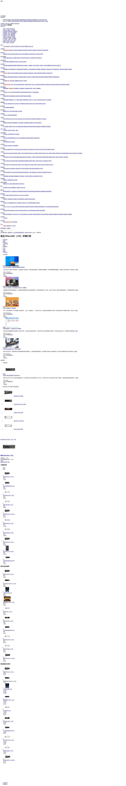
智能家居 (15, 31)
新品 (5, 228)
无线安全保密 (32, 199)
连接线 (70, 69)
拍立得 (20, 80)
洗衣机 (9, 118)
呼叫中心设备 (36, 54)
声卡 (31, 92)
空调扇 (37, 157)
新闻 (27, 19)
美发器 (30, 160)
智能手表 (5, 73)
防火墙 (4, 202)
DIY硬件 (5, 34)
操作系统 (5, 187)
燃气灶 (12, 149)
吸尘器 (24, 157)
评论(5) (5, 276)
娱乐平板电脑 (17, 69)
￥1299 (4, 712)
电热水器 (25, 149)
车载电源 (51, 214)
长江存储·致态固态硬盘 (18, 232)
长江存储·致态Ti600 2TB (8, 560)
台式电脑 (13, 30)
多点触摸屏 (44, 172)
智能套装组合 (56, 77)
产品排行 (3, 23)
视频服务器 (16, 176)
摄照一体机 (32, 88)
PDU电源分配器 (31, 210)
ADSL (19, 195)
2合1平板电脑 (30, 69)
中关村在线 (3, 16)
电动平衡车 (14, 222)
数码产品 (5, 35)
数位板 (25, 96)
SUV (12, 225)
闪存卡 (12, 84)
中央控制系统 (35, 176)
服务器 (4, 41)
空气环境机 (43, 118)
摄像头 (40, 103)
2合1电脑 (14, 57)
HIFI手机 (5, 138)
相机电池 (42, 84)
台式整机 (3, 64)
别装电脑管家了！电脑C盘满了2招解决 (12, 328)
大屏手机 (22, 46)
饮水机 (77, 153)
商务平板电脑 (37, 69)
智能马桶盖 (41, 77)
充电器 (46, 84)
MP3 (9, 35)
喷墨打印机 (14, 164)
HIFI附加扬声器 (11, 134)
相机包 (49, 84)
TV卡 (15, 99)
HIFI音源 (3, 136)
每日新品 (17, 21)
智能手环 (10, 73)
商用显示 (3, 171)
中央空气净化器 (12, 157)
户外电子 (3, 216)
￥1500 (4, 742)
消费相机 (17, 80)
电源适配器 (11, 61)
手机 (4, 28)
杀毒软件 (19, 187)
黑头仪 (40, 160)
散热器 (25, 92)
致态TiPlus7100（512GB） (9, 514)
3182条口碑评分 (4, 459)
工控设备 (41, 65)
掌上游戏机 (5, 126)
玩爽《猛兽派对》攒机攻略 (9, 308)
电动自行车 (9, 222)
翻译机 (4, 111)
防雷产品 (25, 210)
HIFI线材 (10, 145)
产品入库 (7, 23)
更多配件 (67, 84)
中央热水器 (37, 149)
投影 (9, 39)
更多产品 (50, 172)
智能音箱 (21, 77)
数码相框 (12, 107)
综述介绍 (5, 239)
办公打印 (5, 39)
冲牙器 (49, 160)
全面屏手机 (17, 46)
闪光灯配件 (37, 84)
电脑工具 (59, 65)
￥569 (4, 673)
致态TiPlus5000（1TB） (30, 232)
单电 (11, 80)
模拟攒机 (35, 19)
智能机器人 (15, 77)
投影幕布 (17, 168)
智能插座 (5, 77)
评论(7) (5, 357)
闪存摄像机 (27, 88)
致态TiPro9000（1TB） (8, 504)
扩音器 (33, 103)
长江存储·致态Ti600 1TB (8, 486)
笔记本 (4, 30)
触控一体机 (29, 172)
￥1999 (4, 690)
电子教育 (3, 109)
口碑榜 (12, 21)
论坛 (39, 19)
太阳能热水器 (31, 149)
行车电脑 (34, 214)
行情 (32, 19)
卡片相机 (25, 80)
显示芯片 (45, 99)
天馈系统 (26, 199)
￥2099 (4, 692)
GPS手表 (5, 218)
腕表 (13, 73)
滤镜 (23, 84)
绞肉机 (43, 153)
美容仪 (33, 160)
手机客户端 (16, 23)
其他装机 (49, 99)
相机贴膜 (20, 84)
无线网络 (3, 197)
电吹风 (8, 160)
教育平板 (10, 172)
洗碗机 (49, 149)
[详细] (76, 269)
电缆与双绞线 (11, 210)
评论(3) (5, 296)
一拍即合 (8, 228)
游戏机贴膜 (20, 126)
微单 (13, 80)
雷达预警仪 (9, 214)
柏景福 (11, 314)
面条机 (39, 153)
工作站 (33, 65)
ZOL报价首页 (4, 232)
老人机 (31, 46)
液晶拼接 (34, 172)
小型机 (44, 65)
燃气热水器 (20, 149)
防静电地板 (42, 210)
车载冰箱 (46, 214)
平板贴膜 (62, 69)
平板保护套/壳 (49, 69)
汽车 (4, 42)
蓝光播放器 (26, 122)
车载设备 (66, 69)
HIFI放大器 (3, 140)
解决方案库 (38, 21)
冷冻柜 (18, 118)
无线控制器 (21, 199)
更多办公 (51, 164)
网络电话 (26, 54)
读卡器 (16, 84)
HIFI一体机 (3, 129)
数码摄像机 (13, 32)
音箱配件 (29, 96)
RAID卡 (5, 206)
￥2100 (4, 702)
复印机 (42, 164)
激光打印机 (9, 164)
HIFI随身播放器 (11, 138)
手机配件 (3, 48)
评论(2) (5, 337)
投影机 (4, 168)
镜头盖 (60, 84)
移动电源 (13, 35)
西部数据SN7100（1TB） (9, 602)
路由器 (10, 195)
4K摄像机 (11, 88)
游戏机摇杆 (43, 126)
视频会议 (5, 180)
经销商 (20, 19)
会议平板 (5, 172)
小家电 (9, 38)
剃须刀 (4, 160)
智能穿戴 (10, 31)
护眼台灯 (61, 157)
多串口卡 (31, 99)
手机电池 (11, 50)
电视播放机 (14, 122)
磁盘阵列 (27, 206)
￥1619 (4, 752)
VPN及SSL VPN (25, 202)
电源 (23, 92)
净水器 (73, 153)
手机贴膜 (34, 50)
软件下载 (44, 19)
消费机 (13, 183)
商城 (15, 19)
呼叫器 (41, 54)
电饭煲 (4, 153)
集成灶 (4, 149)
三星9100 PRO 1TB (7, 592)
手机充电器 (24, 50)
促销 (4, 250)
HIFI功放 (13, 141)
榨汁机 (46, 153)
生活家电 (14, 38)
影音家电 (3, 121)
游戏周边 (48, 126)
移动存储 (3, 106)
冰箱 (16, 118)
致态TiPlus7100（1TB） (8, 476)
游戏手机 (8, 46)
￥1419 (4, 741)
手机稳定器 (5, 50)
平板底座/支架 (56, 69)
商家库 (24, 19)
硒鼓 (48, 164)
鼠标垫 (21, 96)
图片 (5, 242)
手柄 (13, 126)
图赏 (47, 21)
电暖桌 (21, 157)
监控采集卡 (22, 176)
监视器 (30, 176)
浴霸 (41, 149)
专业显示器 (14, 172)
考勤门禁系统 (4, 182)
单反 (9, 32)
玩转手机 (21, 21)
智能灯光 (25, 77)
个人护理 (3, 159)
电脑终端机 (49, 65)
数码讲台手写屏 (39, 168)
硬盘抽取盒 (42, 206)
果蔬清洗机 (58, 153)
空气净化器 (5, 157)
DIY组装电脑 (35, 92)
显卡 (7, 92)
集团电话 (5, 54)
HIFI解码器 (22, 138)
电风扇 (40, 157)
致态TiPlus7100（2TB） (8, 542)
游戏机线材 (38, 126)
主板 (4, 92)
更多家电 (66, 157)
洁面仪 (37, 160)
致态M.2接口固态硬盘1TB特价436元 (11, 375)
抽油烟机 (9, 149)
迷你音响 (10, 122)
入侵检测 (19, 202)
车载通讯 (70, 214)
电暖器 (17, 157)
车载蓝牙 (65, 214)
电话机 (12, 54)
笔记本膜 (24, 61)
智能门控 (30, 77)
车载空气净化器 (40, 214)
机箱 (20, 92)
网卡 (4, 195)
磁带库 (23, 206)
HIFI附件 (3, 144)
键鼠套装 (13, 96)
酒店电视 (20, 172)
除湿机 (47, 157)
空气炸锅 (23, 153)
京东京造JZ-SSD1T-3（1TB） (10, 583)
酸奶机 (67, 153)
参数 (4, 241)
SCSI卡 (8, 206)
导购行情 (5, 784)
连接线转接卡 (26, 99)
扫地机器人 (29, 157)
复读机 (16, 111)
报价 (4, 462)
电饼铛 (27, 153)
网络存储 (3, 205)
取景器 (63, 84)
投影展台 (13, 168)
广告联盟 (11, 23)
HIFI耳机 (5, 134)
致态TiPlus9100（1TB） (8, 523)
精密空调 (37, 210)
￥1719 (4, 701)
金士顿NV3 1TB (7, 710)
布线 (14, 41)
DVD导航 (30, 214)
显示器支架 (32, 168)
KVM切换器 (48, 206)
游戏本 (18, 57)
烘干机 (12, 118)
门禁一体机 (9, 183)
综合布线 (5, 210)
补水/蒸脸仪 (45, 160)
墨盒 (45, 164)
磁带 (57, 206)
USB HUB (5, 115)
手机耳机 (15, 50)
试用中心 (43, 21)
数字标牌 (24, 172)
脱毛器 (16, 160)
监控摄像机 (5, 176)
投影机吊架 (27, 168)
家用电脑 (14, 65)
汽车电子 (12, 42)
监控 (12, 39)
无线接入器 (15, 199)
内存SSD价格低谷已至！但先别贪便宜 (12, 349)
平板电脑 (5, 31)
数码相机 (5, 32)
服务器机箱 (43, 191)
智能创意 (51, 77)
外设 (9, 34)
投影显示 (3, 167)
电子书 (8, 111)
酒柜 (21, 118)
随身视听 (3, 102)
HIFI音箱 (17, 134)
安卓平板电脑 (11, 69)
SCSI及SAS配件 (14, 206)
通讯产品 (12, 28)
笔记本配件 (3, 60)
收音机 (57, 157)
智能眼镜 (16, 73)
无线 (11, 41)
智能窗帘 (46, 77)
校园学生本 (33, 57)
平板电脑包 (43, 69)
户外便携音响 (22, 103)
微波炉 (19, 153)
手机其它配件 (45, 50)
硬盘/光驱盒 (19, 99)
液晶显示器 (5, 96)
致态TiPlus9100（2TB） (8, 532)
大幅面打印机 (27, 164)
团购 (18, 19)
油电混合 (9, 225)
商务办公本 (28, 57)
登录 (2, 1)
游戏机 (13, 37)
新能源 (4, 225)
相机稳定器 (5, 84)
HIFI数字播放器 (29, 138)
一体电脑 (30, 65)
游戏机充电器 (32, 126)
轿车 (14, 225)
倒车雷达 (25, 214)
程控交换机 (15, 195)
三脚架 (26, 84)
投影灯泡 (9, 168)
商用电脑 (19, 65)
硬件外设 (3, 94)
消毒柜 (52, 149)
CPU (9, 92)
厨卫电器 (5, 38)
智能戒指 (44, 73)
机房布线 (3, 209)
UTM (8, 202)
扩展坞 (20, 61)
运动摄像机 (21, 88)
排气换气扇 (45, 149)
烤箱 (30, 153)
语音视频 (3, 178)
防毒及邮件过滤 (13, 202)
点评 (5, 243)
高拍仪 (35, 164)
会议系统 (15, 180)
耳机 (13, 103)
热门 (4, 467)
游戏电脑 (10, 65)
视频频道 (25, 21)
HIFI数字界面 (36, 138)
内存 (11, 92)
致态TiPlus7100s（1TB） (8, 495)
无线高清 (39, 122)
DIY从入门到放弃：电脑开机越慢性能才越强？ (14, 267)
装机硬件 (3, 90)
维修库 (34, 21)
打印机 (4, 164)
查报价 (9, 19)
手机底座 (30, 50)
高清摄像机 (16, 88)
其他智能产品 (49, 73)
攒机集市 (5, 252)
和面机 (53, 153)
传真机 (39, 164)
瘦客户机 (54, 65)
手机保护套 (39, 50)
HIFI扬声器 (3, 132)
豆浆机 (50, 153)
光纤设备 (16, 210)
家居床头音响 (29, 103)
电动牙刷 (12, 160)
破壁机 (36, 153)
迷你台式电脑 (24, 65)
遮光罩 (29, 84)
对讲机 (9, 54)
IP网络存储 (36, 206)
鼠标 (16, 96)
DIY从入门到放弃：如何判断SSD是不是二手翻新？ (15, 287)
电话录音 (16, 54)
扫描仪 (32, 164)
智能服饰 (25, 73)
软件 (15, 39)
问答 (41, 19)
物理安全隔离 (32, 202)
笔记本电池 (5, 61)
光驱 (29, 92)
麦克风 (44, 103)
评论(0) (5, 317)
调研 (29, 19)
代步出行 (3, 220)
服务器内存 (14, 191)
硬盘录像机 (11, 176)
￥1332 (4, 713)
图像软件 (14, 187)
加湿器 (43, 157)
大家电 (4, 37)
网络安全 (3, 201)
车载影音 (61, 214)
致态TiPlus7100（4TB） (8, 551)
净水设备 (63, 153)
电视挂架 (34, 118)
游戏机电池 (26, 126)
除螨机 (50, 157)
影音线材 (31, 122)
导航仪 (4, 214)
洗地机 (33, 157)
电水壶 (70, 153)
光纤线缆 (21, 210)
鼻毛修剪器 (20, 160)
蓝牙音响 (17, 103)
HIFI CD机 (17, 138)
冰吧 (24, 118)
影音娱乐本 (39, 57)
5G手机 (7, 28)
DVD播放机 (20, 122)
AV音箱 (35, 122)
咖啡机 (80, 153)
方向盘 (16, 126)
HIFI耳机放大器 (6, 141)
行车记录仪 (14, 214)
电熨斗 (54, 157)
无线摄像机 (38, 88)
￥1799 (4, 722)
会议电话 (31, 54)
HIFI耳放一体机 (14, 130)
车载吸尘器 (56, 214)
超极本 (8, 30)
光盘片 (35, 99)
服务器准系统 (32, 191)
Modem (22, 195)
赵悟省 (11, 273)
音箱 (10, 96)
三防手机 (12, 46)
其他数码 (3, 113)
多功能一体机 (21, 164)
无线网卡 (5, 199)
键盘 (19, 96)
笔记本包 (16, 61)
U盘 (4, 107)
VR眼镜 (35, 73)
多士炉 (33, 153)
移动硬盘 (7, 107)
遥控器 (26, 118)
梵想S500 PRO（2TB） (8, 621)
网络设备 (3, 193)
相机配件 (3, 83)
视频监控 (3, 174)
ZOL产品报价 (4, 25)
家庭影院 (5, 122)
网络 (8, 41)
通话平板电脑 (24, 69)
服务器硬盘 (20, 191)
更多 (4, 21)
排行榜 (12, 19)
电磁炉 (16, 153)
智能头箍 (21, 73)
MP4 (6, 103)
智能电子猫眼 (35, 77)
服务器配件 (37, 191)
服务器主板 (25, 191)
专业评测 (5, 782)
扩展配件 (3, 98)
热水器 (16, 149)
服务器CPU (9, 191)
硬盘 (14, 92)
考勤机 (4, 183)
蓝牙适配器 (5, 99)
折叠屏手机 (27, 46)
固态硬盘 (17, 92)
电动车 (7, 42)
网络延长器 (53, 206)
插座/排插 (10, 115)
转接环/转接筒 (55, 84)
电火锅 (12, 153)
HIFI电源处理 (15, 145)
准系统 (37, 65)
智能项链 (39, 73)
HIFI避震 (5, 145)
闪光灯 (33, 84)
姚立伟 (11, 381)
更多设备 (26, 195)
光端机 (26, 176)
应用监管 (38, 202)
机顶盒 (30, 118)
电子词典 (12, 111)
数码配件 (15, 115)
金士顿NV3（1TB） (7, 611)
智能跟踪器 (30, 73)
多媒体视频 (10, 180)
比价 (4, 245)
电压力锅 (9, 153)
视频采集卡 (11, 99)
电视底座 (38, 118)
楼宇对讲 (17, 183)
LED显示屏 (39, 172)
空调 (7, 118)
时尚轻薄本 (22, 57)
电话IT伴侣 (21, 54)
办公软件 (10, 187)
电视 (4, 118)
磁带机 (19, 206)
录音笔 (37, 103)
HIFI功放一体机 (6, 130)
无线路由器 (10, 199)
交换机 (7, 195)
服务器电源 (48, 191)
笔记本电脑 (3, 56)
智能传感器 (10, 77)
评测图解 (30, 21)
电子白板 (22, 168)
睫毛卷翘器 (26, 160)
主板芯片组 (39, 99)
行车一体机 (20, 214)
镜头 (10, 84)
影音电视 (9, 37)
